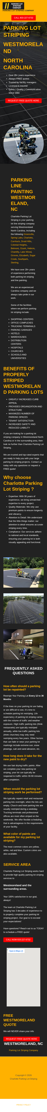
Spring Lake (16, 237)
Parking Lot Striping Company (23, 1050)
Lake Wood (25, 252)
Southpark (23, 259)
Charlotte (28, 237)
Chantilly (15, 252)
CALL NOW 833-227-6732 (18, 940)
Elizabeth (23, 255)
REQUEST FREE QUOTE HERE (23, 101)
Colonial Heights (19, 245)
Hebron (30, 248)
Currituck (15, 241)
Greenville (29, 234)
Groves (14, 255)
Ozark (23, 248)
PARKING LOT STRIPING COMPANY (18, 11)
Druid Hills (26, 241)
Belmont (15, 248)
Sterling (14, 262)
